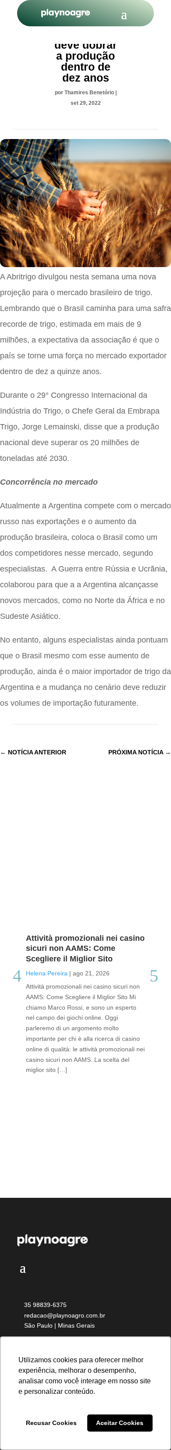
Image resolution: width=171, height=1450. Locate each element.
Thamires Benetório (89, 92)
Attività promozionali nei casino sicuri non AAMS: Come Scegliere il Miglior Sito (85, 948)
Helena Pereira (47, 973)
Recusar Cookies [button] (51, 1422)
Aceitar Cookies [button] (119, 1422)
